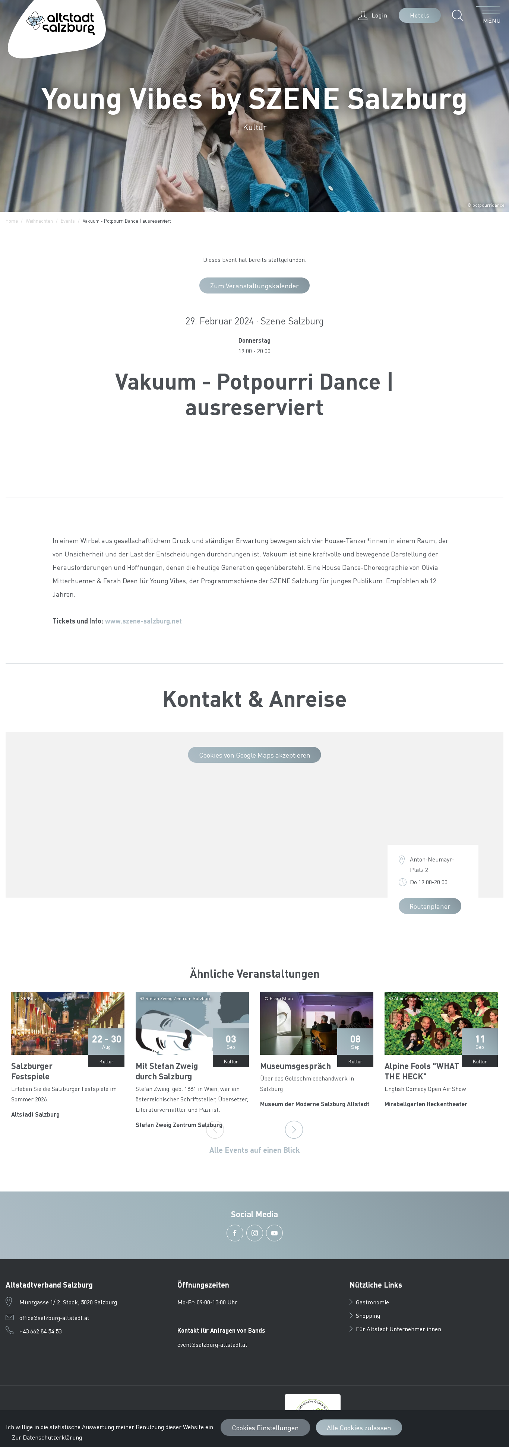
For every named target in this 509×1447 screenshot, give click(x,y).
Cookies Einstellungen (265, 1427)
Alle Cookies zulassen (359, 1427)
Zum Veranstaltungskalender (254, 285)
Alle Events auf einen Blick (254, 1150)
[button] (459, 15)
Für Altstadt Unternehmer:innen (398, 1329)
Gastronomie (372, 1302)
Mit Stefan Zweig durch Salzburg (167, 1070)
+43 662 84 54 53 (40, 1331)
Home (12, 221)
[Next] (294, 1129)
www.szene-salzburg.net (143, 620)
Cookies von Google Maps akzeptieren (254, 755)
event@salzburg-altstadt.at (212, 1344)
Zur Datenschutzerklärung (47, 1437)
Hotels (420, 15)
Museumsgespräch (295, 1065)
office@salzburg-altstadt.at (54, 1317)
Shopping (368, 1315)
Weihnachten (39, 221)
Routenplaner (430, 906)
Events (68, 221)
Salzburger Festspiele (32, 1070)
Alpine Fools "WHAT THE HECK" (422, 1070)
